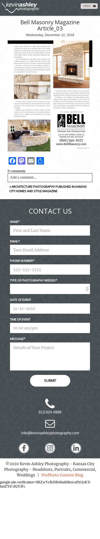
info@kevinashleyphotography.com (50, 433)
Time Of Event (20, 319)
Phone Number (21, 261)
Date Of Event (20, 300)
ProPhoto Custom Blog (62, 475)
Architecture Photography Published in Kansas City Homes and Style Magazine (48, 188)
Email (14, 241)
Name (14, 221)
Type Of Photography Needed (33, 280)
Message (17, 339)
